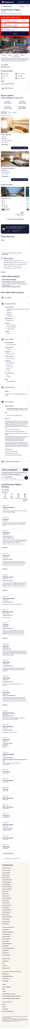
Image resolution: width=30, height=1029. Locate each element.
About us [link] (4, 1004)
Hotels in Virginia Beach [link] (7, 916)
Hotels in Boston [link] (5, 907)
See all (2, 81)
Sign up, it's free (15, 230)
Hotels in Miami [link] (5, 891)
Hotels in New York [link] (6, 872)
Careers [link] (4, 1006)
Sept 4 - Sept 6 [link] (22, 108)
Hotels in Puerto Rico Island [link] (8, 948)
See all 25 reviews (5, 66)
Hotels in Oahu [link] (5, 952)
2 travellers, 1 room (9, 30)
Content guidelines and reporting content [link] (11, 996)
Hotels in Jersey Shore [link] (7, 943)
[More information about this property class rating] (4, 11)
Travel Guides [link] (5, 1008)
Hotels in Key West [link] (6, 912)
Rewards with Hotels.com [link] (7, 1011)
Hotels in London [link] (5, 914)
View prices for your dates (19, 148)
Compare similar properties (15, 219)
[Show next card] (28, 45)
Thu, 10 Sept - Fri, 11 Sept (10, 25)
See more (3, 272)
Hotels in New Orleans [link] (7, 879)
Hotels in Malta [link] (5, 941)
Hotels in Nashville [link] (6, 884)
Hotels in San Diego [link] (6, 881)
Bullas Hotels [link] (7, 858)
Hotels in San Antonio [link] (7, 905)
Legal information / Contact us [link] (8, 993)
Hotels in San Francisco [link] (7, 886)
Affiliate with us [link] (5, 973)
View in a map (5, 254)
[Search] (26, 478)
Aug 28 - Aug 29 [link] (22, 102)
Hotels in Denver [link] (5, 895)
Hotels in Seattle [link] (6, 919)
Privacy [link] (3, 989)
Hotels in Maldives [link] (6, 936)
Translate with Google (8, 536)
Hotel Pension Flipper (10, 21)
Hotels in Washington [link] (6, 898)
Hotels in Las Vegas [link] (6, 870)
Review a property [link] (6, 967)
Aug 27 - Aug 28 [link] (8, 102)
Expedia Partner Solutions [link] (7, 976)
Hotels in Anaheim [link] (6, 921)
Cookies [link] (4, 991)
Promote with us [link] (5, 978)
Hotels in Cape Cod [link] (6, 955)
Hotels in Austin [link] (5, 900)
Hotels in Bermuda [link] (6, 938)
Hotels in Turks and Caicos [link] (7, 931)
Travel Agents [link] (5, 980)
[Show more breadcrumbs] (2, 858)
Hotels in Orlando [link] (6, 877)
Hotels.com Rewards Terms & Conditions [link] (11, 998)
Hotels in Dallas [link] (5, 923)
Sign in (8, 230)
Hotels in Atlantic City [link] (7, 909)
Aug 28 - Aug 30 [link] (8, 108)
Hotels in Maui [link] (5, 945)
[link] (27, 6)
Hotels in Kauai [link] (5, 950)
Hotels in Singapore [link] (6, 934)
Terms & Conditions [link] (6, 986)
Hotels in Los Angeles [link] (6, 888)
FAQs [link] (3, 963)
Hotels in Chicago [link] (6, 875)
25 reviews (4, 492)
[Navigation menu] (27, 2)
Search (15, 33)
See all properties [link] (7, 6)
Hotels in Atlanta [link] (6, 902)
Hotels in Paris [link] (5, 893)
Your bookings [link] (5, 961)
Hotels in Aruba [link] (5, 929)
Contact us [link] (4, 965)
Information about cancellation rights (11, 286)
